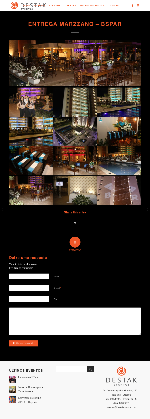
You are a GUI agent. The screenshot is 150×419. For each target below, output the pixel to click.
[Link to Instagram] (138, 5)
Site (55, 299)
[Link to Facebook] (132, 5)
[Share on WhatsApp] (75, 223)
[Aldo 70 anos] (3, 210)
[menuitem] (26, 5)
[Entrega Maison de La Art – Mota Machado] (147, 210)
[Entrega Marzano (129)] (75, 63)
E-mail (57, 287)
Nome (57, 276)
